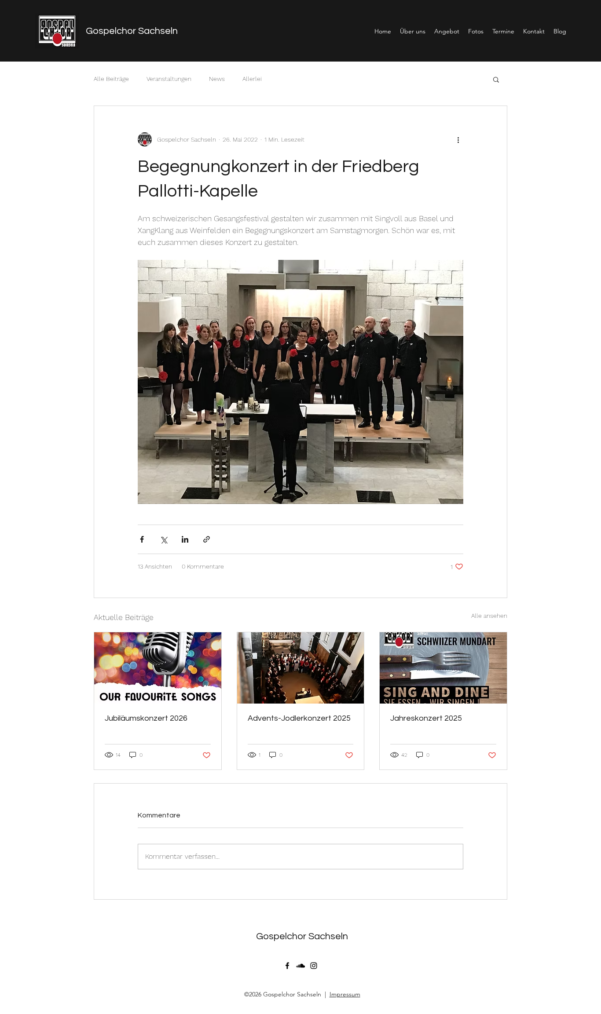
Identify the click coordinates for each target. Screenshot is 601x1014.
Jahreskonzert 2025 (426, 718)
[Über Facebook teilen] (142, 539)
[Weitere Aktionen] (458, 139)
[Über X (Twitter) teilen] (163, 539)
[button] (496, 79)
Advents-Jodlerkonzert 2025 (299, 718)
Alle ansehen (489, 615)
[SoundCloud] (300, 965)
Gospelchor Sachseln (132, 31)
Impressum (345, 994)
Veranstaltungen (169, 78)
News (217, 78)
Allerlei (252, 78)
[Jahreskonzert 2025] (443, 668)
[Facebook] (287, 965)
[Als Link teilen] (206, 539)
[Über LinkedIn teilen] (185, 539)
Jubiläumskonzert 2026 (146, 718)
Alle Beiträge (111, 78)
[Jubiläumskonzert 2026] (157, 668)
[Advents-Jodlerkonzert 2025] (300, 668)
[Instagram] (313, 965)
